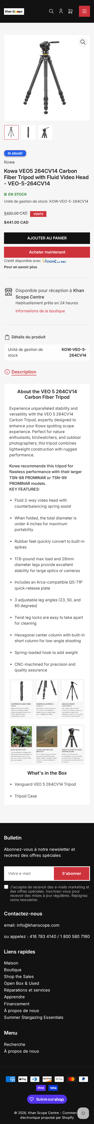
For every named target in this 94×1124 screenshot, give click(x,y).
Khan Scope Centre (43, 1113)
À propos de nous (21, 1010)
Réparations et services (27, 990)
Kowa (9, 162)
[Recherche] (51, 11)
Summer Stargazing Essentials (33, 1017)
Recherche (14, 1044)
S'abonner (71, 873)
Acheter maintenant (47, 252)
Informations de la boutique (40, 311)
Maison (11, 962)
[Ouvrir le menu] (84, 11)
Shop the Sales (19, 976)
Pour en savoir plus (20, 267)
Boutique (13, 969)
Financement (16, 1003)
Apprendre (14, 996)
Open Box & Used (21, 983)
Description (24, 371)
